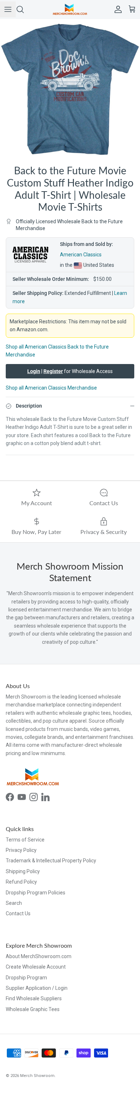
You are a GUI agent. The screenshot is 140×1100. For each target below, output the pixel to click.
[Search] (24, 9)
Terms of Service (25, 840)
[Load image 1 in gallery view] (70, 89)
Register (53, 371)
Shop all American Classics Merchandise (51, 388)
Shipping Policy (23, 871)
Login (33, 371)
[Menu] (8, 9)
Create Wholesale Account (36, 967)
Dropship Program (26, 977)
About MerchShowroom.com (38, 956)
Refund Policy (21, 882)
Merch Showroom (37, 1075)
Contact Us (18, 913)
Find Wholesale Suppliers (34, 998)
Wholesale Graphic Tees (33, 1009)
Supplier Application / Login (36, 988)
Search (14, 903)
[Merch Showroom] (70, 9)
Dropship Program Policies (35, 892)
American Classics (81, 254)
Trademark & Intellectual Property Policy (51, 860)
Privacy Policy (21, 850)
